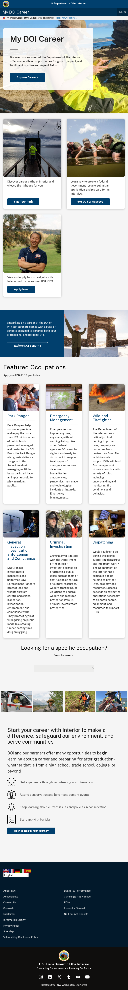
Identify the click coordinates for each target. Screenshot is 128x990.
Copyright (8, 908)
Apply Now (21, 289)
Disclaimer (9, 914)
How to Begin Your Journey (31, 830)
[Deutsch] (17, 871)
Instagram (40, 977)
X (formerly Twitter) (59, 977)
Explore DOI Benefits (27, 345)
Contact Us (9, 902)
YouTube (87, 977)
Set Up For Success (90, 201)
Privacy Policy (11, 925)
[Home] (6, 4)
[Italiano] (23, 871)
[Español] (29, 871)
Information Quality (14, 919)
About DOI (9, 890)
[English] (6, 871)
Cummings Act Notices (77, 896)
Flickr (78, 977)
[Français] (12, 871)
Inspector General (74, 908)
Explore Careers (27, 77)
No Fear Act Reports (76, 914)
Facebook (50, 977)
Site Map (8, 931)
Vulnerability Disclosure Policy (20, 937)
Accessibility (10, 896)
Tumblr (68, 977)
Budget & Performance (77, 890)
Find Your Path (23, 201)
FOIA (67, 902)
